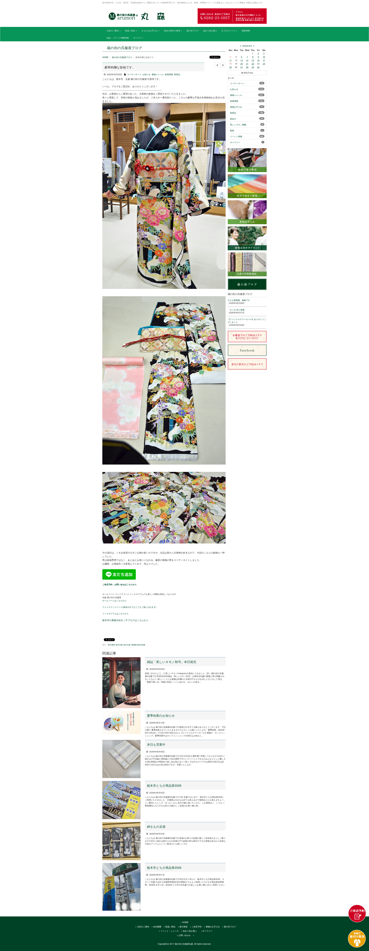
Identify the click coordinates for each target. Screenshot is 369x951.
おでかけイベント (229, 30)
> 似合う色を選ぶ (189, 930)
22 (253, 63)
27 (241, 67)
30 (258, 67)
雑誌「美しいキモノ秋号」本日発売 (171, 662)
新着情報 (169, 74)
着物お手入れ (236, 106)
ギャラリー (138, 37)
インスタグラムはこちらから (115, 613)
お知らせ (146, 74)
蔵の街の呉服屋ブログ (122, 57)
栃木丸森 (127, 644)
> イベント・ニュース (169, 930)
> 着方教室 (183, 926)
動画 (232, 130)
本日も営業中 (156, 744)
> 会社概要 (156, 926)
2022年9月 (247, 45)
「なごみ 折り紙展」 (237, 309)
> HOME (184, 922)
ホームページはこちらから (114, 600)
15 (253, 60)
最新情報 (246, 30)
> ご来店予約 (196, 926)
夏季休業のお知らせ (161, 715)
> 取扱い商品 (169, 926)
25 (230, 67)
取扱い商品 (130, 30)
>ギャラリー (206, 930)
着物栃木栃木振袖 (138, 644)
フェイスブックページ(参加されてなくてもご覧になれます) (129, 607)
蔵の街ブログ (193, 30)
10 (264, 56)
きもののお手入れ (150, 30)
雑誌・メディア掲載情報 (118, 37)
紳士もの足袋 (156, 826)
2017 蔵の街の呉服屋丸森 (181, 943)
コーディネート (134, 74)
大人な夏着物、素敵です (239, 300)
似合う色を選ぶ (210, 30)
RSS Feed (248, 72)
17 (264, 60)
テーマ (231, 78)
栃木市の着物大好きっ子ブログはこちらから (125, 620)
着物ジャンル (158, 74)
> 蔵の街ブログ (229, 926)
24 (264, 63)
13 (241, 60)
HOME (105, 57)
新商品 (177, 74)
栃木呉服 (119, 644)
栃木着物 (111, 644)
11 (230, 60)
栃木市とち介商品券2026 (164, 785)
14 (247, 60)
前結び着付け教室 (172, 30)
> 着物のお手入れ (212, 926)
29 (253, 67)
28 (247, 67)
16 (258, 60)
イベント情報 (236, 136)
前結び (233, 118)
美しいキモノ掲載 (238, 124)
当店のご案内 (113, 30)
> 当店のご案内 (142, 926)
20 (241, 63)
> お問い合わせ (184, 935)
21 (247, 63)
